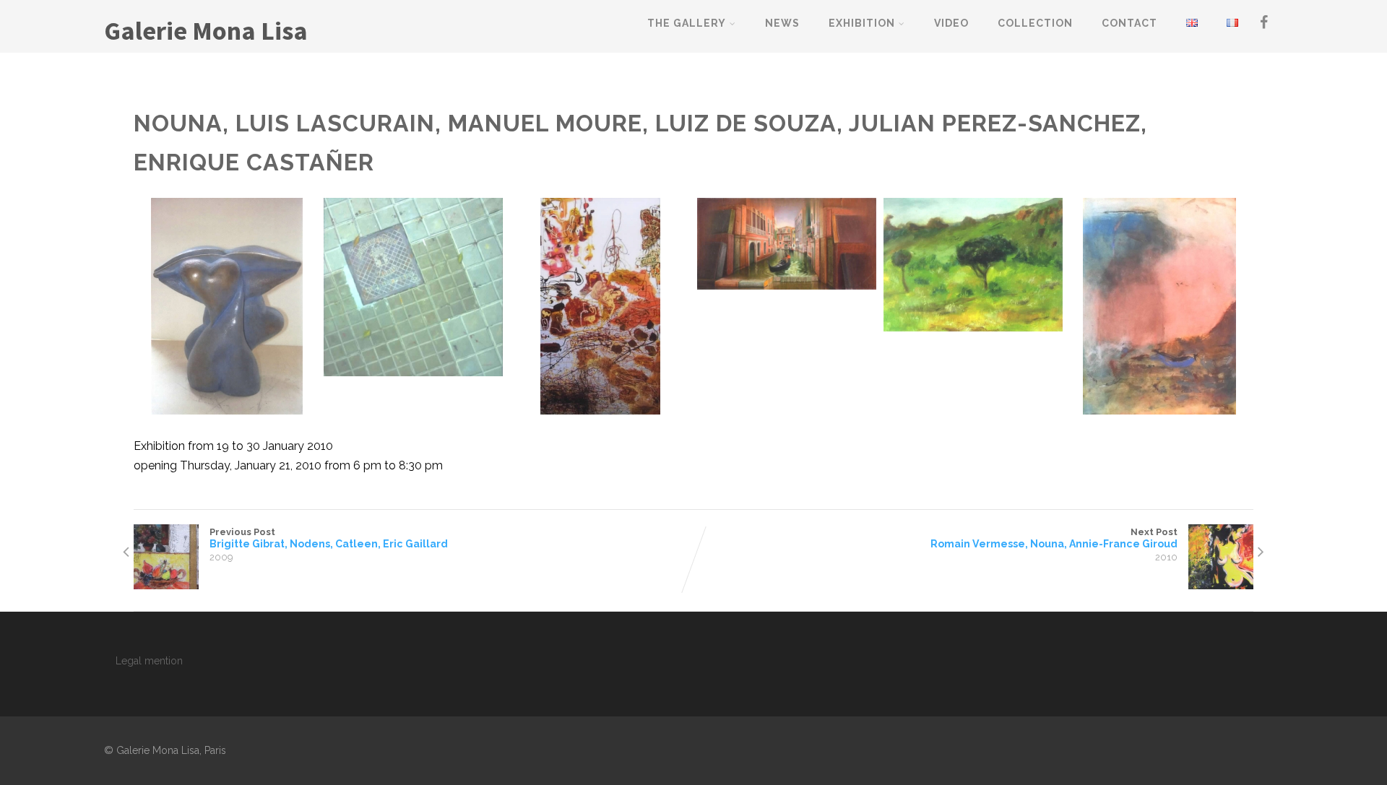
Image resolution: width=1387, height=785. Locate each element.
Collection (1035, 23)
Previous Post (328, 538)
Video (951, 23)
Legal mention (149, 661)
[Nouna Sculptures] (226, 306)
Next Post (1054, 538)
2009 (221, 557)
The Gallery (686, 23)
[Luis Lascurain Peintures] (413, 287)
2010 (1166, 557)
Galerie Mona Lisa (206, 30)
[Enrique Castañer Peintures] (1159, 306)
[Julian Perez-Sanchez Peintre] (973, 264)
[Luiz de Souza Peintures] (786, 243)
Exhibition (862, 23)
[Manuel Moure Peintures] (599, 306)
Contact (1129, 23)
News (782, 23)
